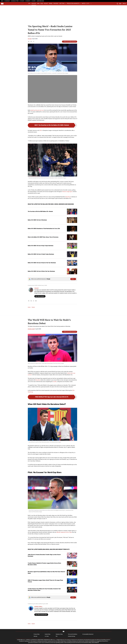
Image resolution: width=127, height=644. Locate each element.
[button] (62, 3)
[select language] (120, 3)
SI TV (88, 3)
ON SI (2, 1)
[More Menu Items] (91, 3)
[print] (36, 301)
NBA (38, 3)
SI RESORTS (27, 1)
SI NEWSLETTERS (15, 1)
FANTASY (55, 3)
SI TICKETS (22, 1)
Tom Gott (30, 38)
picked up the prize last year (37, 110)
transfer (55, 381)
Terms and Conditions (72, 634)
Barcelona (68, 196)
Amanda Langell (31, 329)
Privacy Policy (36, 634)
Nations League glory (67, 191)
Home (29, 307)
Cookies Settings (71, 636)
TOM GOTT (36, 288)
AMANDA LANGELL (38, 606)
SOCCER (34, 3)
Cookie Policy (47, 634)
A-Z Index (47, 636)
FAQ (56, 636)
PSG (41, 130)
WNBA (50, 3)
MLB (42, 3)
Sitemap (35, 636)
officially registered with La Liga (64, 532)
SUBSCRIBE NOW (40, 1)
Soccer (33, 307)
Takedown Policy (59, 634)
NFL (29, 3)
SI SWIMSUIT (7, 1)
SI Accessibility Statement (87, 634)
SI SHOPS (33, 1)
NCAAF (46, 3)
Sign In (124, 3)
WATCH (84, 3)
